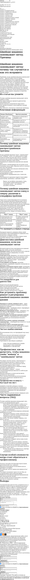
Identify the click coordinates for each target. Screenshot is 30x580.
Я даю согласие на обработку (14, 508)
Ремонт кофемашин (6, 20)
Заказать (3, 571)
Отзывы (2, 517)
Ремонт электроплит (6, 16)
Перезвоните (4, 560)
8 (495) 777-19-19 (5, 5)
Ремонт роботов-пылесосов (8, 23)
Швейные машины (5, 48)
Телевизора (3, 36)
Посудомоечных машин (7, 34)
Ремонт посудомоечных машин (9, 22)
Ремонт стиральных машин (8, 12)
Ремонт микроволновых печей (9, 17)
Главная (2, 45)
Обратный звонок (5, 6)
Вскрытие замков (5, 29)
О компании (3, 511)
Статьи (2, 40)
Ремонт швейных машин (7, 19)
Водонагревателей (5, 38)
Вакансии (3, 513)
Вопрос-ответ (4, 41)
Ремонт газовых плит (6, 15)
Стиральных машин (6, 33)
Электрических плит (6, 37)
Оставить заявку (5, 510)
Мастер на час (4, 30)
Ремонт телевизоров (6, 13)
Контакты (3, 43)
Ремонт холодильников (7, 10)
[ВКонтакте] (1, 534)
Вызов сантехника (5, 26)
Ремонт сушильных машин (8, 24)
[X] (5, 534)
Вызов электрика (5, 27)
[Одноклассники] (3, 534)
